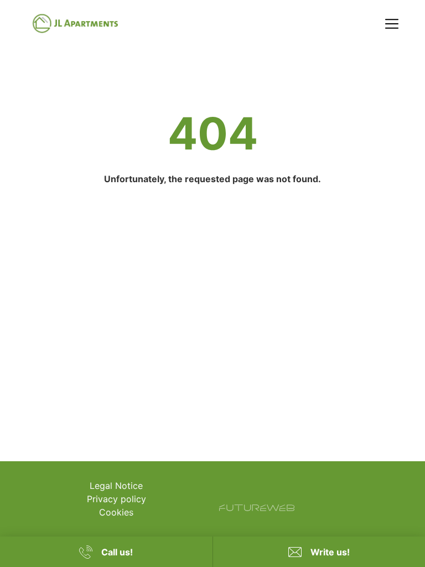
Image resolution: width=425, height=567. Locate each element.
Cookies (116, 512)
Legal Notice (116, 485)
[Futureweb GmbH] (257, 508)
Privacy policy (116, 498)
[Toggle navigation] (392, 24)
